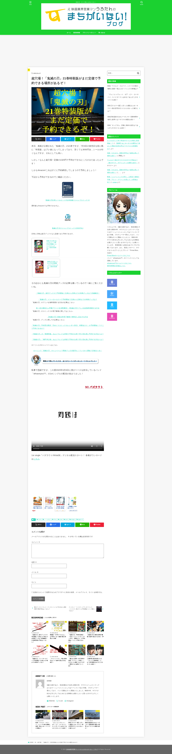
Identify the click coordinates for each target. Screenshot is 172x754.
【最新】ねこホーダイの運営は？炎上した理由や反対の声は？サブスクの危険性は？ (123, 146)
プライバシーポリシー (89, 32)
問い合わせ (102, 32)
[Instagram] (69, 701)
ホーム (69, 32)
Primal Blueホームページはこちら (118, 255)
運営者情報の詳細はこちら (116, 266)
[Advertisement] (86, 50)
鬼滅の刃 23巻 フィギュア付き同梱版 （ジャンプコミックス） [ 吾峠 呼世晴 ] (52, 265)
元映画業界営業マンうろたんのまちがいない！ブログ (82, 749)
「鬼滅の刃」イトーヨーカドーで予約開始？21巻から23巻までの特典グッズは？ (67, 299)
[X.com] (59, 701)
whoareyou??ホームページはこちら (119, 263)
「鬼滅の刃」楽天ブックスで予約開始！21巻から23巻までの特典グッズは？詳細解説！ (68, 293)
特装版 (73, 519)
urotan (115, 182)
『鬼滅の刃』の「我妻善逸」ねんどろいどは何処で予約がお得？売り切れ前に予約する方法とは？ (68, 334)
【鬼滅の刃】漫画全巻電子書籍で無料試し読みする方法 (67, 317)
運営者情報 (76, 32)
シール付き (47, 519)
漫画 (66, 519)
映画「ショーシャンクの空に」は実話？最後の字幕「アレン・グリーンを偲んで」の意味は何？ (123, 179)
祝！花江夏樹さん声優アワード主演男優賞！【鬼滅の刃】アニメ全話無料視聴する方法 (67, 308)
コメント (35, 542)
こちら (37, 459)
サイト (33, 582)
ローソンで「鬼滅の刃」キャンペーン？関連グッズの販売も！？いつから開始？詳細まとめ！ (67, 350)
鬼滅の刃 (80, 519)
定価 (60, 519)
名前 (34, 562)
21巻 (39, 519)
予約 (55, 519)
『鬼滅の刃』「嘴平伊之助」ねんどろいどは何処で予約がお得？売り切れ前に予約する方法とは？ (68, 339)
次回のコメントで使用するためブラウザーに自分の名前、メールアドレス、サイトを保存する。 (68, 592)
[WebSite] (51, 701)
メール (34, 572)
